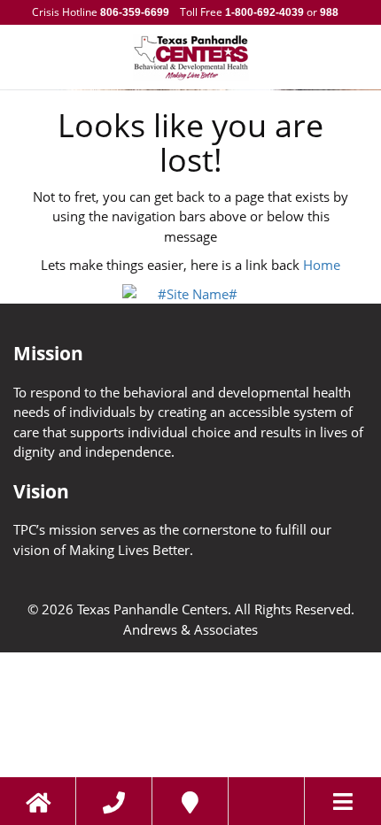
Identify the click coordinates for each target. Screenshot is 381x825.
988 (327, 12)
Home (321, 265)
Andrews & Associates (190, 629)
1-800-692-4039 (264, 12)
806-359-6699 (134, 12)
